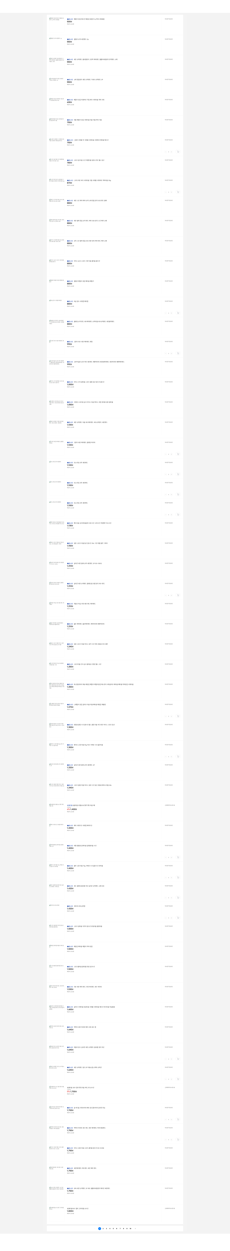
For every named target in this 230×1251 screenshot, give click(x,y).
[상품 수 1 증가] (171, 151)
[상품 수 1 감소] (165, 151)
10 (130, 1228)
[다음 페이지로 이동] (135, 1228)
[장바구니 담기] (178, 151)
